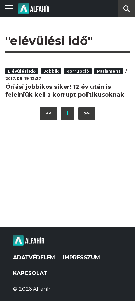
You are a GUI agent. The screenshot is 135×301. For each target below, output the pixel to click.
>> (87, 113)
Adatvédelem (34, 257)
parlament (108, 71)
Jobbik (51, 71)
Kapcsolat (30, 273)
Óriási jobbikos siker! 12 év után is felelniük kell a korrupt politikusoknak (64, 90)
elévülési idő (22, 71)
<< (48, 113)
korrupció (78, 71)
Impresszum (81, 257)
